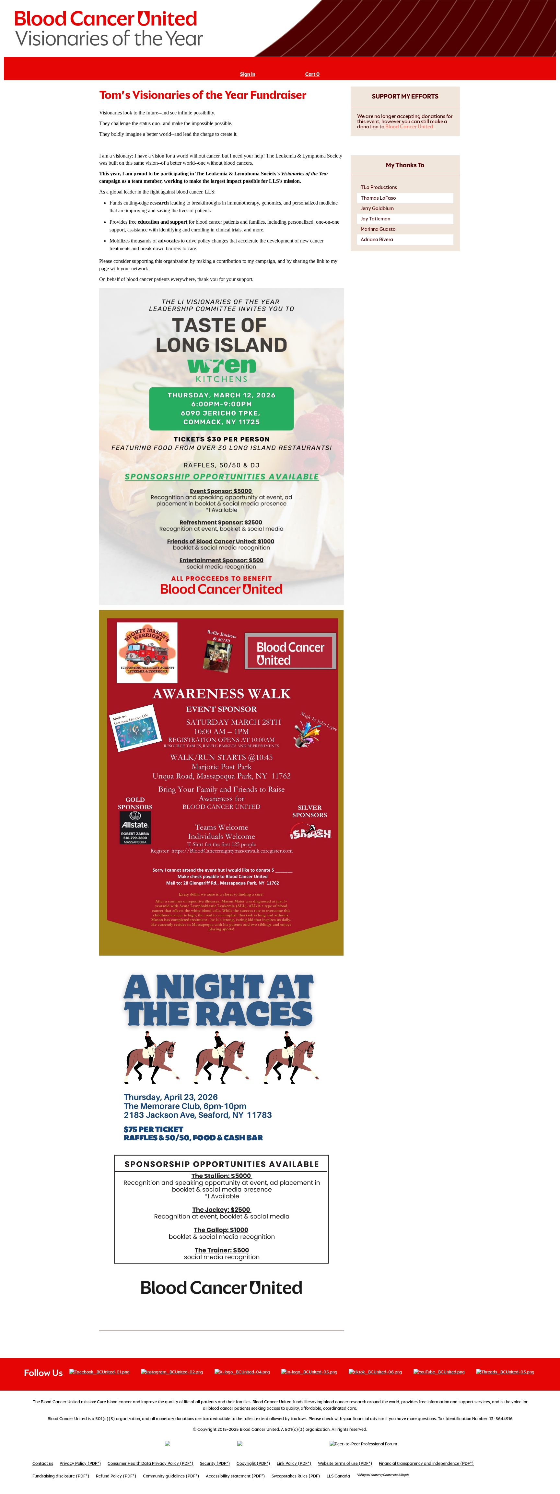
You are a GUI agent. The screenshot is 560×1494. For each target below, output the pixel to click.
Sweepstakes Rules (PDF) (296, 1476)
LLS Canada (338, 1476)
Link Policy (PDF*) (294, 1463)
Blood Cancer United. (410, 126)
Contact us (42, 1463)
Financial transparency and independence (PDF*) (426, 1463)
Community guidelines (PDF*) (171, 1476)
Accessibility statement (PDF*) (235, 1476)
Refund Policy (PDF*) (116, 1476)
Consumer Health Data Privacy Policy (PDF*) (150, 1463)
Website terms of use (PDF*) (345, 1463)
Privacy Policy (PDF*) (80, 1463)
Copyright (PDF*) (253, 1463)
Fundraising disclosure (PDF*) (60, 1476)
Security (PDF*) (215, 1463)
